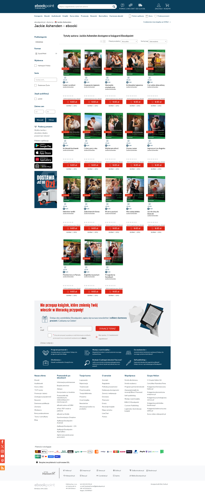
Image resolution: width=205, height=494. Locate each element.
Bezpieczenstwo (63, 385)
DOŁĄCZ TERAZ (107, 328)
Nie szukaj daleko (133, 211)
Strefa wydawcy (130, 383)
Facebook (2, 441)
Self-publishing (130, 395)
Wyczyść (40, 120)
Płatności (105, 400)
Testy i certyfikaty (41, 417)
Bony (151, 16)
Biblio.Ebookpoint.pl (139, 476)
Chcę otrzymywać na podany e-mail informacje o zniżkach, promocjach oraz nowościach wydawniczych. (72, 336)
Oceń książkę (84, 400)
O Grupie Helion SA (154, 380)
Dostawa (105, 397)
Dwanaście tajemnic (92, 85)
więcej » (84, 338)
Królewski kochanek (70, 148)
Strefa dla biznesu (131, 380)
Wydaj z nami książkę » (101, 350)
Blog (36, 420)
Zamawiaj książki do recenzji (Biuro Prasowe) (133, 391)
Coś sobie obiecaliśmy (156, 85)
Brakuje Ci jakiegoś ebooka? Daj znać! (107, 360)
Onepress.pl (86, 470)
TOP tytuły (38, 390)
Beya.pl (84, 476)
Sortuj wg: (144, 41)
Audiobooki (56, 16)
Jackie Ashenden (68, 87)
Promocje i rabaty (40, 393)
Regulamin (106, 383)
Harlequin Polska (44, 66)
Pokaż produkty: (115, 41)
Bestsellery (103, 16)
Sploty (117, 476)
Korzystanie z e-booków (66, 392)
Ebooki (47, 16)
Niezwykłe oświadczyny (110, 86)
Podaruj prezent (163, 16)
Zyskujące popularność (42, 397)
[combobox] (129, 41)
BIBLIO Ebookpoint (132, 402)
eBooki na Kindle (63, 414)
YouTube (2, 456)
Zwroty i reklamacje (109, 393)
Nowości (93, 16)
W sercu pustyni (111, 211)
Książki (65, 16)
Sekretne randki (69, 211)
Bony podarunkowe (41, 413)
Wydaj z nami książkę (132, 399)
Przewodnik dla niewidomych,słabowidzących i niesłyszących (63, 398)
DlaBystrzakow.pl (138, 470)
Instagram (2, 451)
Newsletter (83, 403)
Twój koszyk (84, 387)
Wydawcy (38, 410)
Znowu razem (131, 148)
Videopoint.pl (70, 476)
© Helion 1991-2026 (40, 488)
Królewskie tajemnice (134, 85)
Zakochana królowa (91, 211)
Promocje (85, 16)
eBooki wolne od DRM (65, 405)
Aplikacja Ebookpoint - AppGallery (65, 430)
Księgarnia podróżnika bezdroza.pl (155, 404)
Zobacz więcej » (47, 343)
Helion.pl (68, 470)
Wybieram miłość (112, 148)
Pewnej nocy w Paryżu (71, 275)
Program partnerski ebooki (134, 387)
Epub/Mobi (47, 53)
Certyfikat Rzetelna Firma (156, 383)
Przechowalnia (84, 390)
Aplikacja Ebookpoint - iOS (66, 426)
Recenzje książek (108, 407)
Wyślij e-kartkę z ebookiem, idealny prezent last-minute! (42, 133)
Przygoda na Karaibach (110, 276)
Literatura (39, 42)
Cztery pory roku (90, 148)
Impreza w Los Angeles (156, 148)
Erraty (104, 403)
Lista (101, 41)
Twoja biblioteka (85, 393)
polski (40, 99)
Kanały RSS (2, 468)
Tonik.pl (165, 484)
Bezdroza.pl (152, 470)
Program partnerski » (59, 350)
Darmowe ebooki (116, 16)
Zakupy (59, 389)
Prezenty (82, 397)
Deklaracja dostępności (110, 390)
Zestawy (37, 407)
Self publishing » (140, 360)
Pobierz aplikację (138, 16)
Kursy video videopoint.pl (156, 414)
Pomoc (104, 417)
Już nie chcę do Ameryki (153, 212)
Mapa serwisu (107, 410)
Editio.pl (118, 470)
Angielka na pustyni (91, 275)
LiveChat (105, 413)
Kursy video (74, 16)
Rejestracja (83, 383)
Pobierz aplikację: (41, 141)
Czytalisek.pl (103, 476)
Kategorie (38, 16)
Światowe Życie (44, 85)
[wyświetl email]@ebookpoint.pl (95, 486)
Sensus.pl (102, 470)
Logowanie (83, 380)
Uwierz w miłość (69, 85)
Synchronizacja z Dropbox (66, 417)
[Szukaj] (114, 6)
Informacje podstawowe (66, 382)
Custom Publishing (132, 405)
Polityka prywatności (109, 387)
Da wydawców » (140, 350)
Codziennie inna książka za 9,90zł (155, 22)
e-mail (42, 328)
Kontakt (105, 380)
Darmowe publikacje (41, 403)
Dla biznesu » (56, 360)
